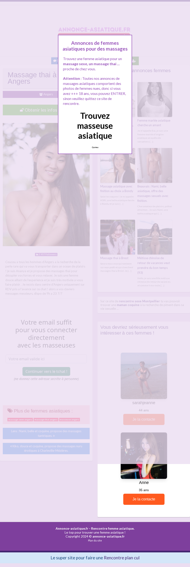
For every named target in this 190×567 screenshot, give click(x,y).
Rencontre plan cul (121, 557)
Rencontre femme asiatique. (112, 528)
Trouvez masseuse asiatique (95, 125)
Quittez (95, 147)
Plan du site (95, 540)
